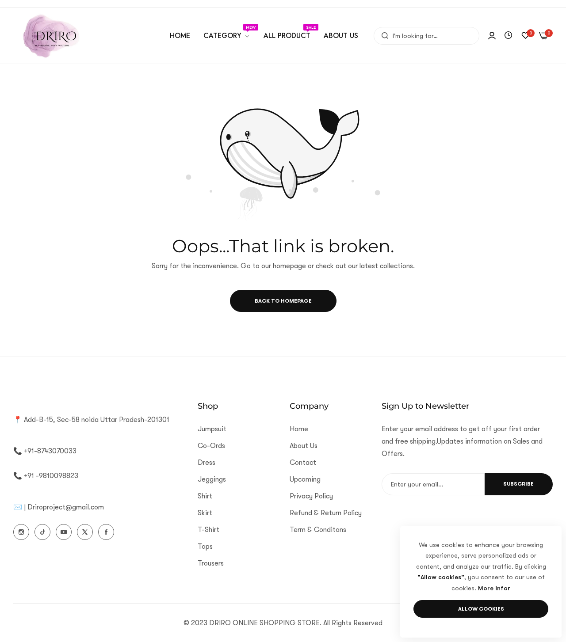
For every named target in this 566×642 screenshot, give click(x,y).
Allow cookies (481, 609)
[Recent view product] (508, 36)
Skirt (205, 513)
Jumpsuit (212, 429)
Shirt (205, 496)
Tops (205, 546)
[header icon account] (492, 36)
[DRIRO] (50, 35)
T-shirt (208, 529)
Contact (303, 462)
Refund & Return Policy (326, 513)
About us (303, 445)
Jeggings (212, 479)
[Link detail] (21, 532)
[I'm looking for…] (383, 36)
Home (299, 429)
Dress (206, 462)
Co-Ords (211, 445)
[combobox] (426, 36)
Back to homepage (283, 301)
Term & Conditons (318, 529)
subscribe (518, 484)
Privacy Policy (311, 496)
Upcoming (305, 479)
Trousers (211, 563)
